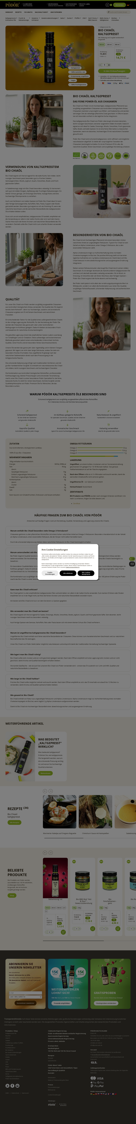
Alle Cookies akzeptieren (86, 573)
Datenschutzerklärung (72, 567)
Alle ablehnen (68, 573)
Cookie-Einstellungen (50, 573)
